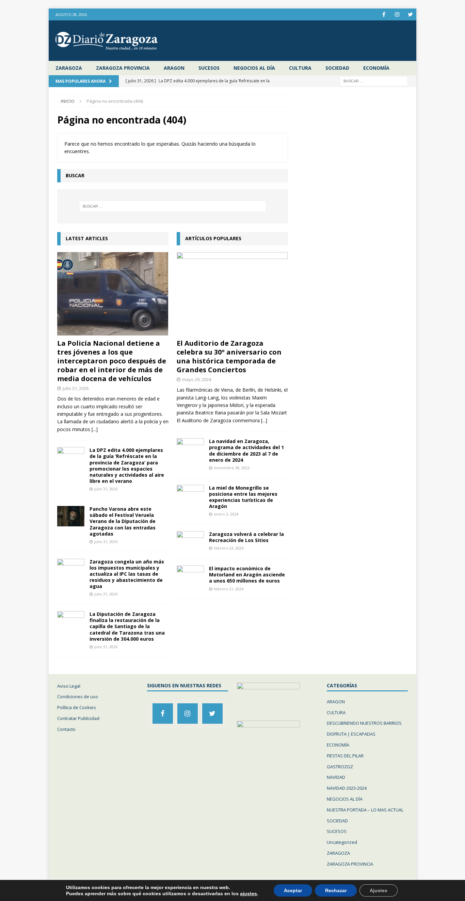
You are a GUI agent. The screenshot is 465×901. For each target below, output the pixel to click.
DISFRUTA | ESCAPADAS (351, 734)
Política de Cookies (76, 707)
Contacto (66, 729)
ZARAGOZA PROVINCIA (123, 68)
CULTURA (300, 68)
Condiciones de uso (77, 696)
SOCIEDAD (337, 68)
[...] (95, 429)
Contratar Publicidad (78, 718)
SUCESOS (209, 68)
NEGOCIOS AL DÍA (254, 68)
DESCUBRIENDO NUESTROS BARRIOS (364, 723)
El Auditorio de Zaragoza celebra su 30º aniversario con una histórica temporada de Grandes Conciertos (229, 356)
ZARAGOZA (68, 68)
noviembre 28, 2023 (232, 467)
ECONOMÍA (376, 68)
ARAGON (174, 68)
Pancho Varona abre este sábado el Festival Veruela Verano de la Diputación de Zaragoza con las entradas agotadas (123, 521)
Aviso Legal (68, 686)
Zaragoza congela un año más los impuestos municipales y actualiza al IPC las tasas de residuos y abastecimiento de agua (127, 574)
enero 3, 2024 (226, 514)
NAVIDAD (336, 777)
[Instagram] (397, 14)
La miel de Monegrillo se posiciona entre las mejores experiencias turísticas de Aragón (243, 497)
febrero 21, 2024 (228, 588)
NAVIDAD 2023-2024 (347, 788)
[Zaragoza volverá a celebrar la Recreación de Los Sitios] (190, 541)
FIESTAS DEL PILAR (345, 756)
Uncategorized (342, 842)
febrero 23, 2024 (228, 548)
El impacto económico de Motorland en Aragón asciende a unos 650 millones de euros (247, 574)
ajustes (248, 893)
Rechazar (336, 890)
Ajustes (378, 890)
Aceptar (293, 890)
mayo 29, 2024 (196, 379)
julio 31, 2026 (76, 388)
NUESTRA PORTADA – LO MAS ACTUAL (365, 810)
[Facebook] (384, 14)
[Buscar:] (374, 81)
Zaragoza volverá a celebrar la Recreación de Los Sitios (246, 537)
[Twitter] (410, 14)
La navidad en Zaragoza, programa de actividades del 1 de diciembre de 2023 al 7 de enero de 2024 (246, 450)
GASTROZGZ (340, 767)
